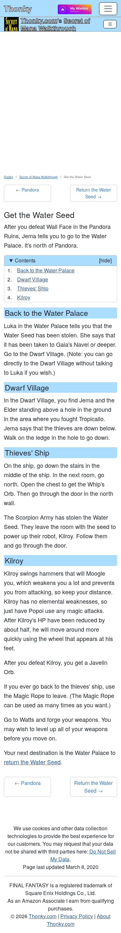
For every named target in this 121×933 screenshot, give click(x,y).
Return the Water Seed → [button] (93, 193)
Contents (63, 260)
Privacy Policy (76, 916)
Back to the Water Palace (46, 270)
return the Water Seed (32, 762)
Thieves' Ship (32, 288)
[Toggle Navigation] (110, 24)
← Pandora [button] (27, 189)
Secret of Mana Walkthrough (55, 24)
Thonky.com (39, 20)
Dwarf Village (32, 279)
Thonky (18, 8)
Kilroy (23, 297)
